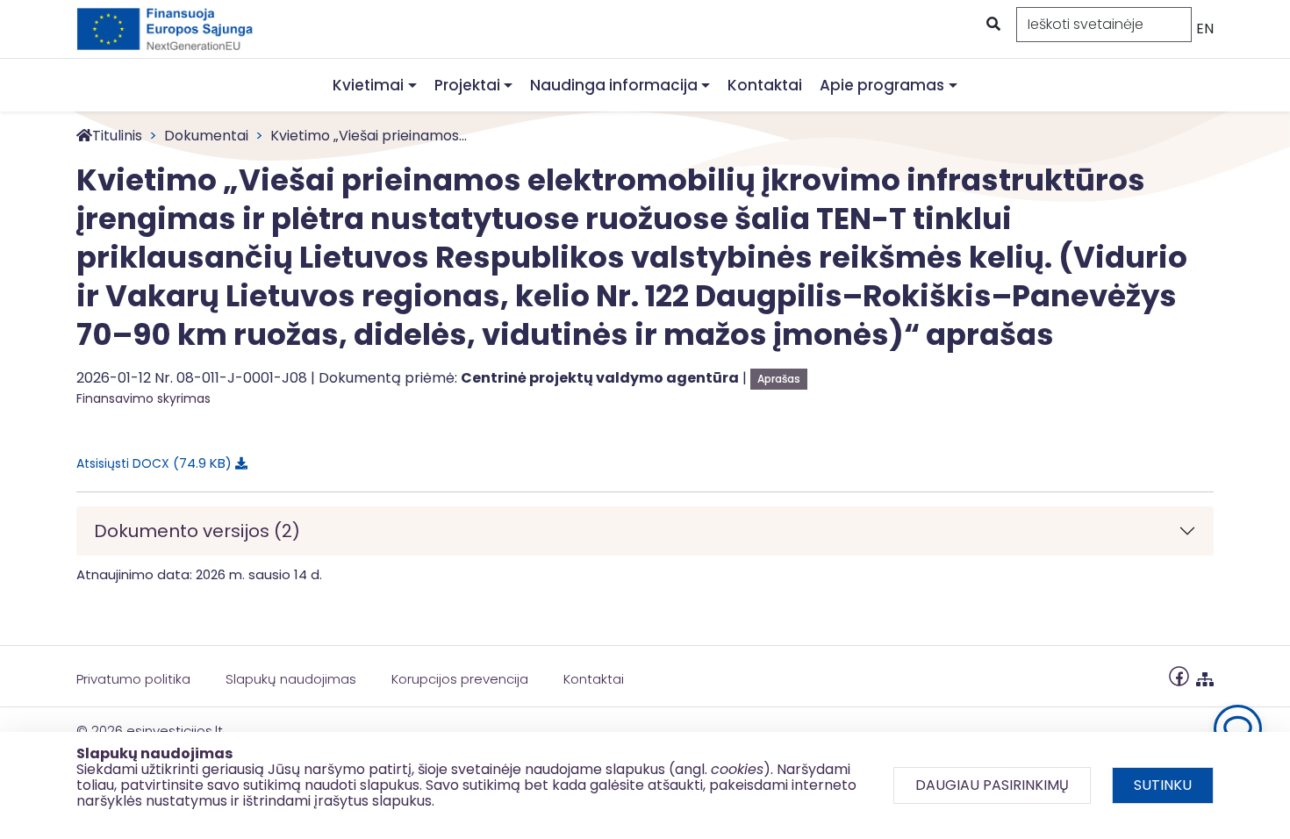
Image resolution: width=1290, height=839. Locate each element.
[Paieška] (991, 24)
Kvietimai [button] (368, 85)
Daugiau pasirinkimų (992, 785)
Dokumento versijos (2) (197, 531)
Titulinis (117, 135)
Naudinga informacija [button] (614, 85)
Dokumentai (206, 135)
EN (1205, 28)
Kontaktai (764, 85)
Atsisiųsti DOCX (151, 463)
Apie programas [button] (882, 85)
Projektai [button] (467, 85)
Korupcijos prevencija (459, 679)
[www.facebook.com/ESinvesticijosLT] (1179, 675)
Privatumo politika (133, 679)
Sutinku (1163, 785)
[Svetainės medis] (1205, 675)
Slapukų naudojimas (291, 679)
